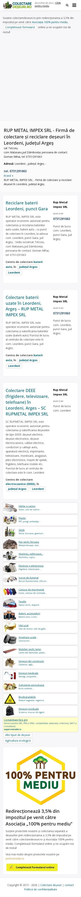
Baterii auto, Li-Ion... (29, 615)
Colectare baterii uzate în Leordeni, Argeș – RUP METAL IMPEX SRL (25, 305)
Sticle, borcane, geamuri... (31, 531)
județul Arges (28, 267)
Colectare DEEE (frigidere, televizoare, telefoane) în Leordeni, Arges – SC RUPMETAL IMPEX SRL (27, 401)
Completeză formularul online (35, 867)
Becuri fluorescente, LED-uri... (33, 579)
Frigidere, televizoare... (31, 567)
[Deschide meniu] (74, 5)
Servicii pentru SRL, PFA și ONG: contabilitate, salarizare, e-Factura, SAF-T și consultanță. (40, 724)
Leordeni (14, 272)
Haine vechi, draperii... (30, 603)
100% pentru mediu (48, 4)
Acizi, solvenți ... (31, 686)
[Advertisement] (40, 77)
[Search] (67, 5)
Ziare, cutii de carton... (30, 508)
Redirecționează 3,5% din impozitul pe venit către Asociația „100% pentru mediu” (39, 817)
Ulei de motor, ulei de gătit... (33, 627)
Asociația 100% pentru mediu (50, 22)
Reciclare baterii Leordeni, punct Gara (27, 205)
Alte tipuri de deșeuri (17, 735)
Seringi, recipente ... (28, 675)
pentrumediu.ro (15, 858)
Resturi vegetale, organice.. (32, 698)
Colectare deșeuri (51, 885)
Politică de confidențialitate (40, 889)
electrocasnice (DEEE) (20, 484)
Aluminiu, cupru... (31, 555)
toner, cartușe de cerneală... (33, 591)
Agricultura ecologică (18, 740)
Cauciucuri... (27, 639)
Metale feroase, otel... (29, 543)
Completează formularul (20, 27)
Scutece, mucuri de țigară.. (32, 710)
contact (69, 885)
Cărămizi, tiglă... (31, 663)
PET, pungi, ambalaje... (29, 520)
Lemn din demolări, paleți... (32, 651)
